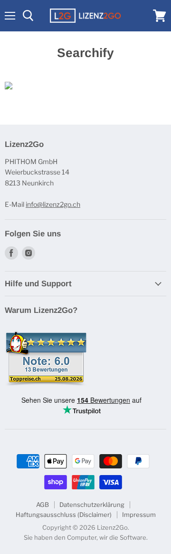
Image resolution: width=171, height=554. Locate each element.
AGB (42, 504)
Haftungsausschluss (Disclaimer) (64, 514)
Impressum (139, 514)
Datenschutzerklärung (91, 504)
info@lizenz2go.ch (53, 204)
